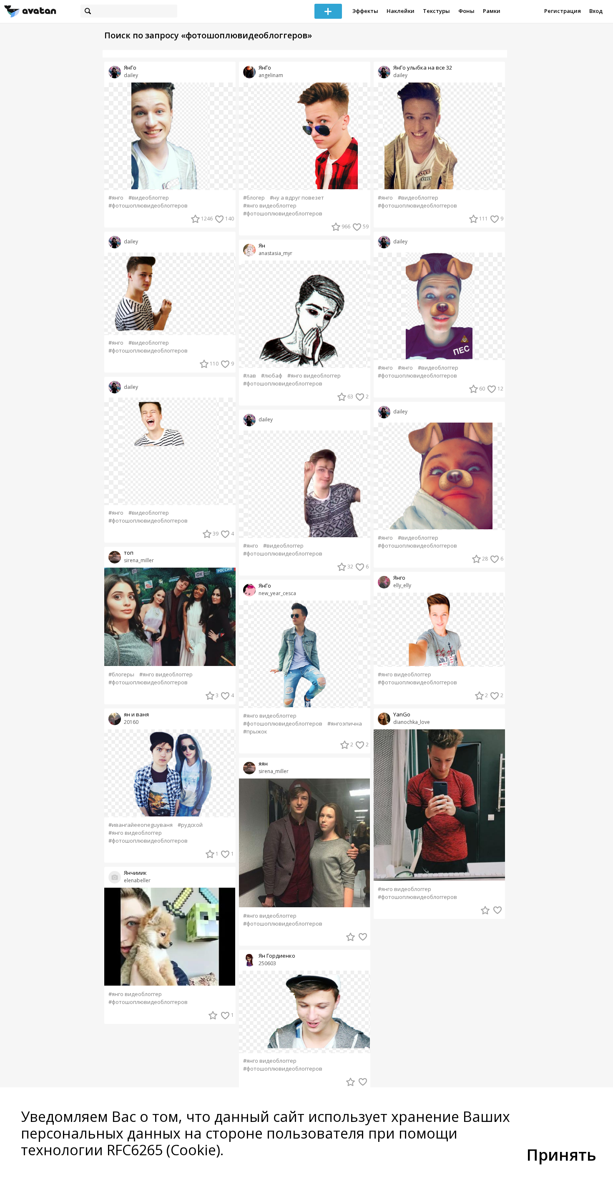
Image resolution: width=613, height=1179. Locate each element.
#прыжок (255, 731)
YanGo (401, 714)
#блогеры (121, 674)
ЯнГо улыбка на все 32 (422, 67)
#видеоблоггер (148, 197)
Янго (399, 578)
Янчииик (135, 873)
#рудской (190, 825)
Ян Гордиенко (277, 956)
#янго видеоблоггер (166, 674)
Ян (262, 245)
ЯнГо (130, 67)
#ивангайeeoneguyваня (140, 825)
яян (263, 763)
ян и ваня (136, 714)
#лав (249, 375)
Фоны (466, 11)
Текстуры (436, 11)
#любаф (271, 375)
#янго (115, 197)
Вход (596, 11)
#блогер (254, 197)
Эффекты (365, 11)
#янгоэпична (344, 723)
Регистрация (562, 11)
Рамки (491, 11)
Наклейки (401, 11)
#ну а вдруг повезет (297, 197)
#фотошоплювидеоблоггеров (148, 205)
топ (128, 553)
